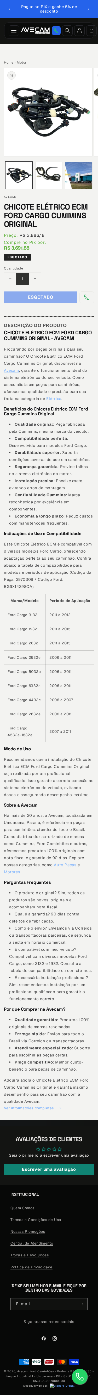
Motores (12, 871)
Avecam (11, 370)
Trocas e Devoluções (29, 1255)
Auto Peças (65, 864)
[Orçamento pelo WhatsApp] (56, 30)
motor (22, 62)
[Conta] (79, 30)
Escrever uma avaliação (49, 1169)
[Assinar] (81, 1304)
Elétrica (53, 398)
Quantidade (13, 268)
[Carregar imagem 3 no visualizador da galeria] (79, 175)
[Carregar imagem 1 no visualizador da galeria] (19, 175)
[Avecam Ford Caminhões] (35, 30)
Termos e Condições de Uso (35, 1219)
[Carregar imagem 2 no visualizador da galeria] (49, 175)
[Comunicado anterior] (9, 9)
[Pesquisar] (67, 30)
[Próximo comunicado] (88, 9)
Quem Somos (22, 1208)
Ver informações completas (29, 1108)
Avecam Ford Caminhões (35, 1371)
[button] (91, 30)
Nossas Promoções (27, 1231)
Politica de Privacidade (31, 1267)
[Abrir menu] (14, 30)
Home (8, 62)
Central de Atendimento (31, 1243)
